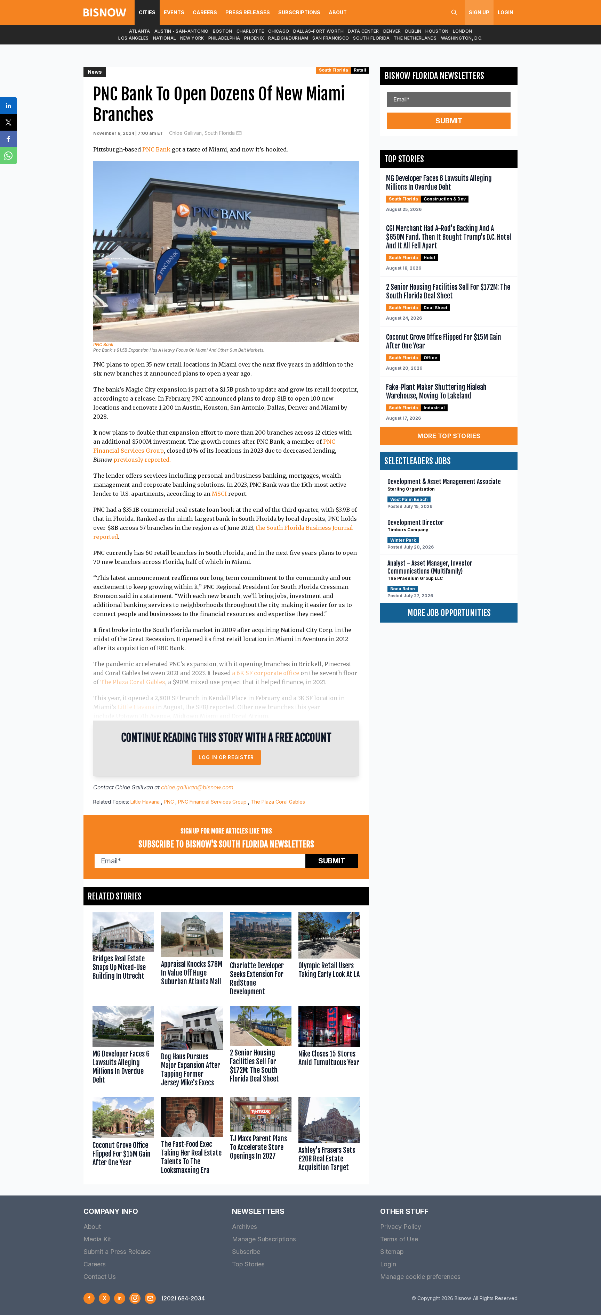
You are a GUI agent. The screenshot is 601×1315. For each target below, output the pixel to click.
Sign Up (479, 12)
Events (174, 12)
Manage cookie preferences (420, 1276)
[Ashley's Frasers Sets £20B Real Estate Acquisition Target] (329, 1137)
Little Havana (136, 707)
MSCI (219, 493)
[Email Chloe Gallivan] (239, 133)
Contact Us (99, 1276)
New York (192, 38)
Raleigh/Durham (288, 38)
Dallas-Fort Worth (318, 31)
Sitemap (391, 1251)
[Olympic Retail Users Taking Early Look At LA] (329, 955)
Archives (244, 1226)
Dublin (413, 31)
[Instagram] (135, 1298)
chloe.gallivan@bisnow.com (197, 787)
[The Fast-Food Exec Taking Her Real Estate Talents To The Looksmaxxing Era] (192, 1137)
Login (505, 12)
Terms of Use (399, 1239)
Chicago (278, 31)
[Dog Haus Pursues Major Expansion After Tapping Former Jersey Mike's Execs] (192, 1047)
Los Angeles (133, 38)
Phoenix (254, 38)
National (164, 38)
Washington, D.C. (462, 38)
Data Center (363, 31)
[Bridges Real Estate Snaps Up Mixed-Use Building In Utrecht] (123, 955)
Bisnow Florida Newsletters (434, 76)
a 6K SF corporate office (265, 672)
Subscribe (246, 1251)
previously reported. (142, 459)
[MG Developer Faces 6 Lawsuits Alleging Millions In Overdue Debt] (123, 1047)
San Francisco (330, 38)
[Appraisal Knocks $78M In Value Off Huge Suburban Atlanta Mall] (192, 955)
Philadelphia (224, 38)
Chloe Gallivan (134, 787)
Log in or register (226, 757)
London (462, 31)
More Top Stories (449, 435)
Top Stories (248, 1264)
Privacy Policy (400, 1226)
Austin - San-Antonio (181, 31)
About (338, 12)
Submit (331, 861)
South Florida (371, 38)
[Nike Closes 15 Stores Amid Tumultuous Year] (329, 1047)
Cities (147, 12)
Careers (205, 12)
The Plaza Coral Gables (132, 682)
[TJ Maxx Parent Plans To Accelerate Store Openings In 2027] (260, 1137)
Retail (360, 70)
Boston (222, 31)
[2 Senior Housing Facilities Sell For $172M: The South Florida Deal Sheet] (260, 1047)
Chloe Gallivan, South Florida (202, 133)
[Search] (454, 12)
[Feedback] (150, 1298)
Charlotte (250, 31)
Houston (436, 31)
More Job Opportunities (449, 613)
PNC (169, 802)
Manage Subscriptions (264, 1239)
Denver (392, 31)
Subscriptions (299, 12)
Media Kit (97, 1239)
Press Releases (247, 12)
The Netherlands (415, 38)
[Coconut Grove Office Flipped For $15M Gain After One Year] (123, 1137)
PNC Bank (156, 149)
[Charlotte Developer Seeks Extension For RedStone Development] (260, 955)
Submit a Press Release (117, 1251)
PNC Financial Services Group (212, 802)
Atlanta (139, 31)
